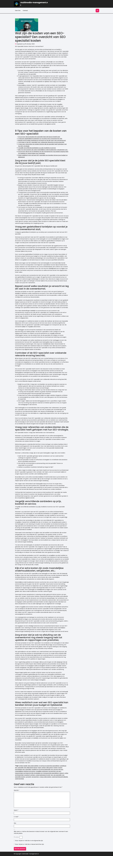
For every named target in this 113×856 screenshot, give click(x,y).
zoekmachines (19, 779)
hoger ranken (42, 767)
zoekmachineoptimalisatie (60, 777)
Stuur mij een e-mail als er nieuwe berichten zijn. (29, 844)
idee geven (49, 767)
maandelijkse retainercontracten (25, 771)
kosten (56, 767)
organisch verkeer (29, 775)
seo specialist (58, 775)
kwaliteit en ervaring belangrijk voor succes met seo (47, 769)
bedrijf (25, 766)
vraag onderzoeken (45, 777)
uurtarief (28, 777)
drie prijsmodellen (33, 766)
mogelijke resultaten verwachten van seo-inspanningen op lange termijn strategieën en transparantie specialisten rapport (39, 772)
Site (15, 823)
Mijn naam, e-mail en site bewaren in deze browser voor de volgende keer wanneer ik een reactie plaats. (41, 832)
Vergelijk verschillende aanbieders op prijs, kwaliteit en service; (37, 148)
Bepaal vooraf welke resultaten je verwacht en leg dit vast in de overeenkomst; (42, 140)
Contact (25, 10)
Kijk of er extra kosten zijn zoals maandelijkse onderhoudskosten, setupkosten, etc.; (43, 150)
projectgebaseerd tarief (43, 775)
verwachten (35, 777)
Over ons (17, 10)
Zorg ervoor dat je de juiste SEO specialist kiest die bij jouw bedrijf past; (39, 137)
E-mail (16, 817)
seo (52, 775)
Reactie (16, 790)
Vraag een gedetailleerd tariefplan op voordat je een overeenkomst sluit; (40, 138)
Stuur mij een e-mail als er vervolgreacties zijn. (29, 840)
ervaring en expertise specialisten (49, 766)
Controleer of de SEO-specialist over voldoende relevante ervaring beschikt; (41, 142)
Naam (16, 810)
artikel (21, 766)
